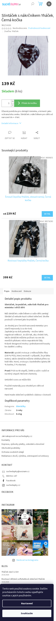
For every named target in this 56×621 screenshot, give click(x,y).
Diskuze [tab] (27, 291)
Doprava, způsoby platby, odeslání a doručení (23, 444)
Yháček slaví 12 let (10, 572)
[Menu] (49, 4)
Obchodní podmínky (11, 448)
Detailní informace (10, 123)
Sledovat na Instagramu (27, 560)
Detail (47, 213)
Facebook (11, 480)
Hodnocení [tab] (17, 291)
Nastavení (27, 603)
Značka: (11, 31)
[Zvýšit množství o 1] (12, 101)
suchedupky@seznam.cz (17, 471)
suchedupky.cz (13, 485)
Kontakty (6, 440)
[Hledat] (33, 4)
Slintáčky (21, 406)
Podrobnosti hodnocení (39, 28)
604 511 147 (11, 476)
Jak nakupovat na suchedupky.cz (17, 436)
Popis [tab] (6, 291)
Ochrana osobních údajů (13, 452)
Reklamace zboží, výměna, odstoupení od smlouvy (25, 456)
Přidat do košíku (29, 103)
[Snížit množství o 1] (12, 105)
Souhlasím (27, 613)
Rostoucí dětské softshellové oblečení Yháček (23, 579)
